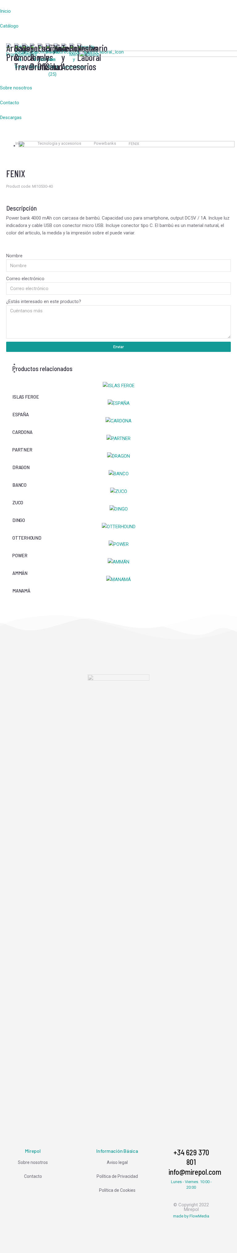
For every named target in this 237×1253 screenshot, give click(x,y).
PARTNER (22, 449)
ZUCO (17, 502)
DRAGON (21, 467)
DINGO (18, 520)
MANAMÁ (21, 590)
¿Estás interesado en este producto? (43, 301)
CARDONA (22, 432)
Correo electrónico (25, 278)
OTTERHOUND (26, 538)
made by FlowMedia (191, 1216)
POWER (19, 555)
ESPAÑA (20, 414)
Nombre (14, 256)
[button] (39, 3)
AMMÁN (19, 573)
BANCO (19, 485)
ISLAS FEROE (25, 397)
